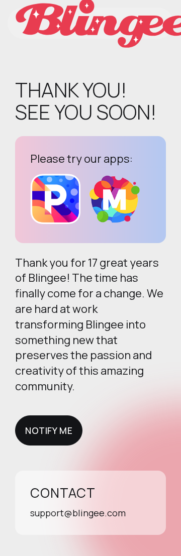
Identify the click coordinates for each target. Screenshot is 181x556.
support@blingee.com (78, 513)
